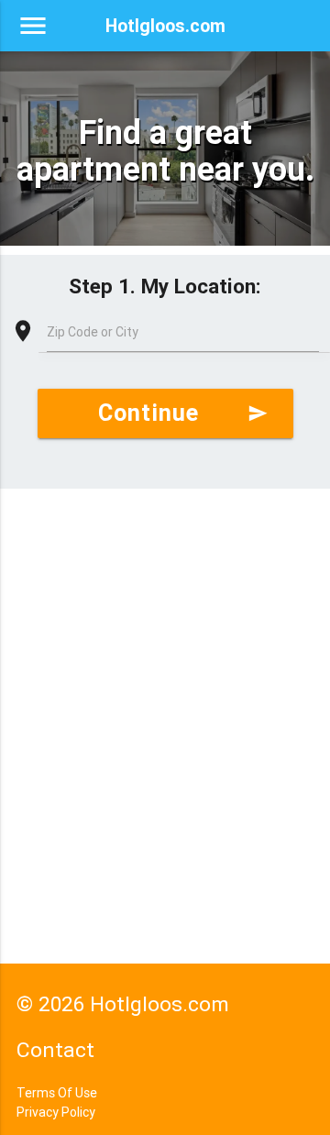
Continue (183, 413)
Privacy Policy (55, 1112)
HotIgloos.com (165, 25)
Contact (55, 1050)
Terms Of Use (56, 1093)
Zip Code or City (92, 332)
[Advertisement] (165, 672)
